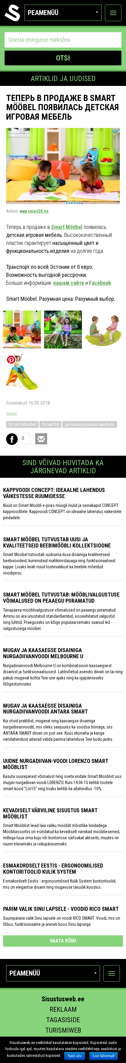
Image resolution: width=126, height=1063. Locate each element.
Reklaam (63, 1009)
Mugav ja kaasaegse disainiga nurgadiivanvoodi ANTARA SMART (45, 708)
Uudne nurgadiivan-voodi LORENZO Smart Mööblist (55, 764)
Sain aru (75, 1056)
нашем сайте (68, 283)
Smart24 (50, 424)
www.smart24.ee (34, 211)
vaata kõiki (63, 941)
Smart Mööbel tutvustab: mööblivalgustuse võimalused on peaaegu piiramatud (61, 597)
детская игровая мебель (90, 424)
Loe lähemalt (103, 1056)
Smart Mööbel (67, 227)
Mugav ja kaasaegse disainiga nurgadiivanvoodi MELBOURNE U (43, 653)
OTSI (63, 58)
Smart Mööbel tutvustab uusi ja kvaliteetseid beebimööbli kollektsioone (57, 542)
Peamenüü (43, 13)
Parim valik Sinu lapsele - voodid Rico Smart (61, 909)
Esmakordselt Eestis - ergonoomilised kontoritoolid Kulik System (53, 868)
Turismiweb (63, 1030)
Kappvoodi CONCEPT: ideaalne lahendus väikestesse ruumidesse (54, 493)
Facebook (100, 283)
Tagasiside (63, 1020)
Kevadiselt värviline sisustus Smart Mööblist (50, 813)
